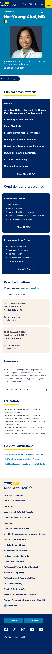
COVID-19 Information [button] (14, 500)
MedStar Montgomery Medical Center (21, 459)
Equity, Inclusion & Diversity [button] (17, 517)
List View (8, 294)
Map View (20, 294)
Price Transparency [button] (13, 583)
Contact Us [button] (33, 620)
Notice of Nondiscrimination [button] (17, 556)
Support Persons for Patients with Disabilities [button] (25, 600)
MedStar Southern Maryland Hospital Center (25, 464)
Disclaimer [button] (9, 506)
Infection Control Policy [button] (15, 539)
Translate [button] (12, 605)
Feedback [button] (8, 523)
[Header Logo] (9, 3)
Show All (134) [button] (24, 227)
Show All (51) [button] (33, 268)
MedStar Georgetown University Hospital (23, 454)
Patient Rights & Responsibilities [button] (19, 578)
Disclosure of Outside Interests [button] (18, 512)
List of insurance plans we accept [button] (19, 389)
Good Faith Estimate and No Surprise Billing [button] (24, 534)
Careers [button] (13, 620)
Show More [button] (24, 174)
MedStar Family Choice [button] (14, 545)
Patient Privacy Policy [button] (14, 572)
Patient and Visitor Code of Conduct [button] (21, 567)
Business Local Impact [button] (14, 495)
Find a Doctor (9, 11)
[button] (25, 4)
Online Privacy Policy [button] (14, 561)
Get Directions (13, 317)
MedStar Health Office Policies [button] (18, 550)
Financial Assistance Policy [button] (16, 528)
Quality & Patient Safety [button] (15, 589)
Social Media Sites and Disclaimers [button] (20, 594)
